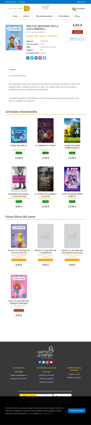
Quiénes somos (11, 2)
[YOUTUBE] (51, 362)
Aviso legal (46, 372)
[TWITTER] (43, 362)
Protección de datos (46, 379)
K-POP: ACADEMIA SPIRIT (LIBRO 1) (72, 195)
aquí (29, 413)
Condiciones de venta (46, 375)
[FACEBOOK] (40, 362)
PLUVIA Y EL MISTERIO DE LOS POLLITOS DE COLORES (19, 251)
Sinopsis (12, 69)
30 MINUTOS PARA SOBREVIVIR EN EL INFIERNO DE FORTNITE (72, 146)
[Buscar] (27, 8)
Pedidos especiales (74, 378)
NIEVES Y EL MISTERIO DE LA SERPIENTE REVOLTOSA (45, 251)
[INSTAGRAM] (47, 362)
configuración (47, 413)
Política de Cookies (46, 382)
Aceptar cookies (76, 411)
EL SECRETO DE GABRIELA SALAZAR (45, 195)
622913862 (19, 372)
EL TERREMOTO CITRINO (45, 145)
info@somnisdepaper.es (18, 375)
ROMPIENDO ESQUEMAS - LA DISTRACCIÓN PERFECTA (19, 195)
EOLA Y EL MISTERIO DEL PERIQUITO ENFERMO (19, 302)
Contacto (22, 2)
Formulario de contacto (19, 379)
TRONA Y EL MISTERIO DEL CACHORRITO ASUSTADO (72, 251)
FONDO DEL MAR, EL (18, 145)
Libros (26, 16)
